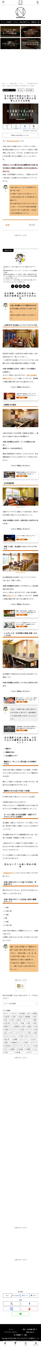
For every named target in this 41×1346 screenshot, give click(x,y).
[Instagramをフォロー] (20, 286)
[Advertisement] (20, 64)
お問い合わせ (30, 1332)
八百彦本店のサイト (9, 873)
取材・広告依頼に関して (30, 1329)
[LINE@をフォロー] (28, 286)
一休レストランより (20, 348)
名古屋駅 (30, 90)
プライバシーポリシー (11, 1332)
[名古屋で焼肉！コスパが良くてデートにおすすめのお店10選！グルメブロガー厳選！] (31, 31)
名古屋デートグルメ (10, 90)
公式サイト (11, 595)
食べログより (20, 669)
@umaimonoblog (13, 141)
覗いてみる (32, 224)
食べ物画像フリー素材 (20, 1335)
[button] (34, 127)
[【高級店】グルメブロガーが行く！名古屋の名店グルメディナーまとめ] (10, 43)
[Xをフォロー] (12, 286)
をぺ (20, 264)
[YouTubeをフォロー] (24, 286)
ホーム (11, 1329)
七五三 (21, 90)
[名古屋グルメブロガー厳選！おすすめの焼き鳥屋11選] (31, 43)
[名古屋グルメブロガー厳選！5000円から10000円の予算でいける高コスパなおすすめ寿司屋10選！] (10, 31)
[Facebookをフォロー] (16, 286)
